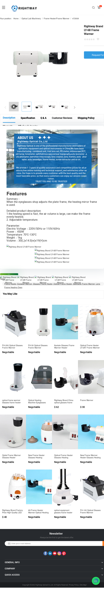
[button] (73, 107)
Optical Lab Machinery (31, 18)
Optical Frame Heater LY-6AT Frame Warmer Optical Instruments (90, 346)
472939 (75, 18)
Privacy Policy (74, 585)
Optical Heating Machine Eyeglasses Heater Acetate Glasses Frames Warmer (38, 401)
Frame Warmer (86, 400)
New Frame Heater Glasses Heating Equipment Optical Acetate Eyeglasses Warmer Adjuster (36, 456)
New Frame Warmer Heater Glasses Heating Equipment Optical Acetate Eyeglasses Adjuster (90, 456)
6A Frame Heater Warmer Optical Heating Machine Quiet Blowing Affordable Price (38, 511)
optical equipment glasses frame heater (63, 511)
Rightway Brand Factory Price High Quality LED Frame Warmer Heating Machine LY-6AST (12, 511)
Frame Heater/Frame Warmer (56, 18)
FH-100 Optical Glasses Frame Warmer (90, 511)
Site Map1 (83, 585)
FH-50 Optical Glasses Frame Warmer (38, 346)
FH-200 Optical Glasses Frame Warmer (12, 346)
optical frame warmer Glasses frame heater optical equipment (11, 401)
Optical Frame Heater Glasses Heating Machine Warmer (63, 456)
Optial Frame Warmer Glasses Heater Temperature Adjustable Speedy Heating (12, 456)
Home (16, 18)
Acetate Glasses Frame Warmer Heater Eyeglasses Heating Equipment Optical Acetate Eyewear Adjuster (64, 346)
